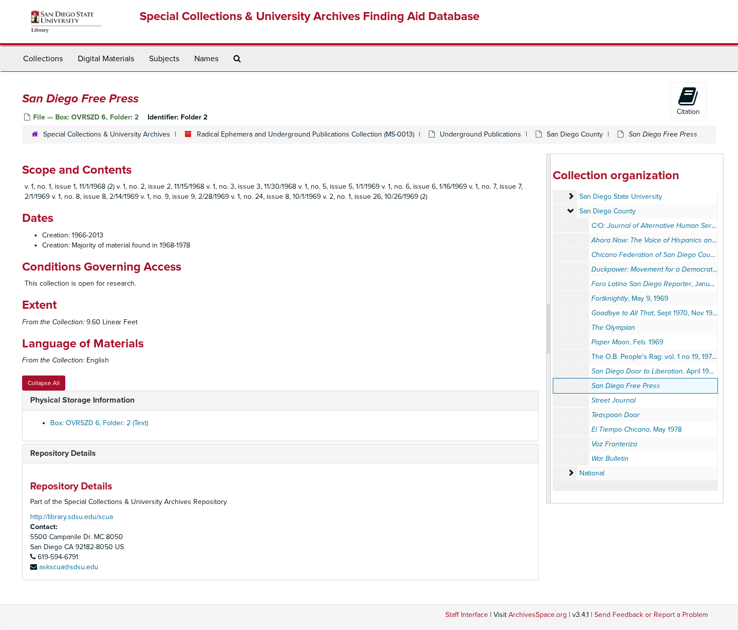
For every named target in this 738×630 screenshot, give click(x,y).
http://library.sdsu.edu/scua (71, 517)
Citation (688, 111)
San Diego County (575, 134)
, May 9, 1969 (629, 298)
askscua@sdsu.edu (68, 567)
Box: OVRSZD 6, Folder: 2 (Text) (99, 423)
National (591, 473)
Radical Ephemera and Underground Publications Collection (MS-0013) (305, 134)
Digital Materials (106, 59)
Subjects (164, 59)
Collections (43, 59)
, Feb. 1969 (627, 342)
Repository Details (63, 453)
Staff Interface (466, 614)
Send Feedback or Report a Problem (651, 614)
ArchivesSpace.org (538, 614)
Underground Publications (480, 134)
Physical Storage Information (82, 400)
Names (206, 59)
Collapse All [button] (44, 383)
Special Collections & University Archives (106, 134)
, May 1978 (636, 429)
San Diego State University (620, 196)
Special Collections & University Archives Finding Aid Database (309, 16)
